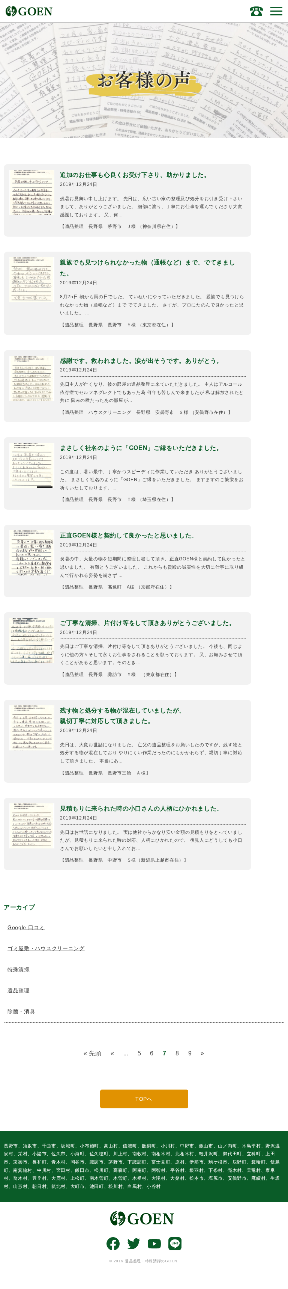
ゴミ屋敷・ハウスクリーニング (46, 948)
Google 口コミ (26, 927)
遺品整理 (19, 990)
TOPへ (144, 1099)
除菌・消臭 (21, 1011)
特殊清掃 (19, 969)
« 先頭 (93, 1053)
